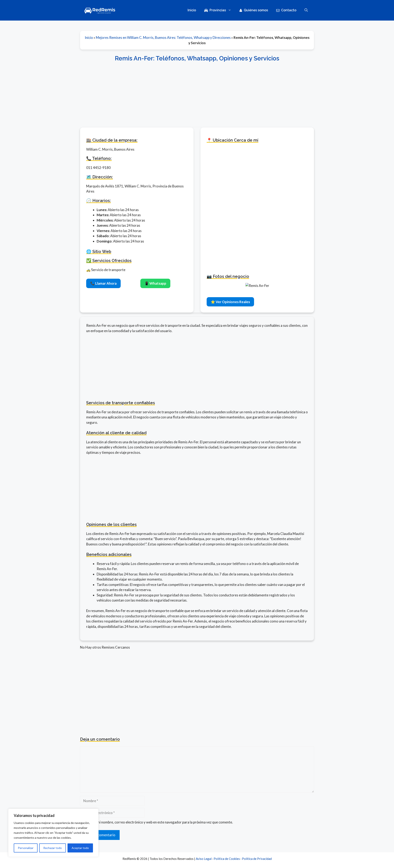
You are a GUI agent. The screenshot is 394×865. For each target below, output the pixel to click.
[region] (53, 833)
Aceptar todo (80, 848)
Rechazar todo (52, 848)
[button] (306, 10)
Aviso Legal (204, 858)
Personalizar (25, 848)
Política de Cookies (227, 858)
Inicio (192, 10)
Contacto (288, 10)
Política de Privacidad (257, 858)
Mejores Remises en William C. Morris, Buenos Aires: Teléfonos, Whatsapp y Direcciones (163, 37)
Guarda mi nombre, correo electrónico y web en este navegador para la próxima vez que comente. (159, 822)
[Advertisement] (197, 92)
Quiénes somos (256, 10)
